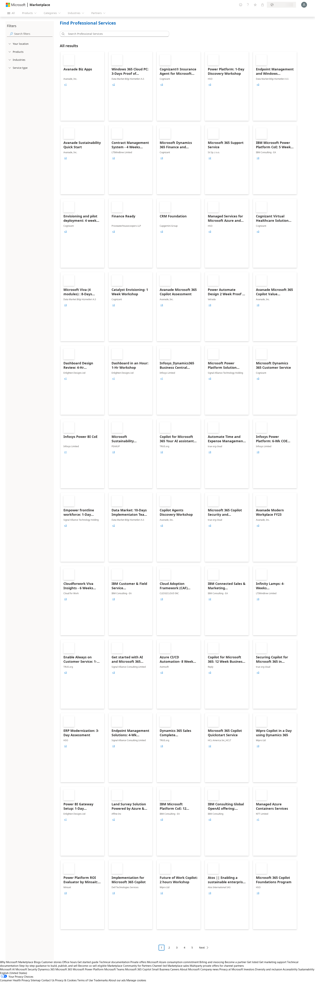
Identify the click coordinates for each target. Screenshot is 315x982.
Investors (249, 969)
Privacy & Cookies (66, 980)
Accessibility (290, 969)
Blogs (37, 962)
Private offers (138, 962)
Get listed (252, 962)
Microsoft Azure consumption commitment (173, 962)
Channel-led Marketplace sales (170, 965)
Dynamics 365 (46, 969)
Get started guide (87, 962)
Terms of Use (85, 980)
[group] (65, 84)
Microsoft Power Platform (88, 969)
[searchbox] (33, 33)
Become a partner (235, 962)
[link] (82, 86)
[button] (62, 34)
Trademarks (101, 980)
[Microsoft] (16, 5)
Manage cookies (136, 980)
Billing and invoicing (211, 962)
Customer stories (51, 962)
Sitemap (36, 980)
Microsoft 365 (63, 969)
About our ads (117, 980)
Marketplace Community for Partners (129, 965)
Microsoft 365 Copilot (138, 969)
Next (202, 947)
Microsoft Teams (114, 969)
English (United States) (13, 973)
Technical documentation (114, 962)
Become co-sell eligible (92, 965)
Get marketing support (272, 962)
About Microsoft (190, 969)
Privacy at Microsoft (231, 969)
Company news (209, 969)
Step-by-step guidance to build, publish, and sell (48, 965)
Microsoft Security (26, 969)
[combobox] (115, 34)
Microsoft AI (7, 969)
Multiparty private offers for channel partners (217, 965)
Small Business (161, 969)
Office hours (69, 962)
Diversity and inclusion (268, 969)
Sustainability (306, 969)
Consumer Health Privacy (15, 980)
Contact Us (47, 980)
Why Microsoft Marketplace (16, 962)
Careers (174, 969)
